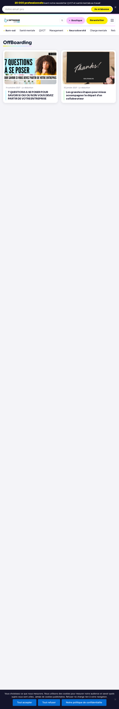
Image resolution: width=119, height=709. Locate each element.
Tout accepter (24, 702)
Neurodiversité (77, 30)
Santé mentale (27, 30)
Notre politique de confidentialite (84, 702)
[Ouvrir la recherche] (62, 20)
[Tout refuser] (115, 699)
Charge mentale (98, 30)
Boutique (76, 20)
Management (56, 30)
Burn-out (11, 30)
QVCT (42, 30)
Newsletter (97, 20)
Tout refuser (49, 702)
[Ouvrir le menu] (112, 20)
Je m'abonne (101, 9)
